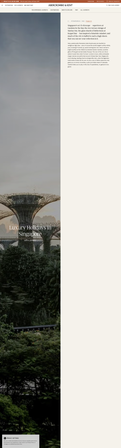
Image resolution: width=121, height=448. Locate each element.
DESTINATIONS (9, 5)
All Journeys (85, 10)
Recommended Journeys (40, 10)
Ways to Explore (67, 10)
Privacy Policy (31, 442)
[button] (2, 5)
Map (76, 10)
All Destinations (75, 21)
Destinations (54, 10)
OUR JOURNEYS (18, 5)
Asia (83, 21)
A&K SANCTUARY (28, 5)
